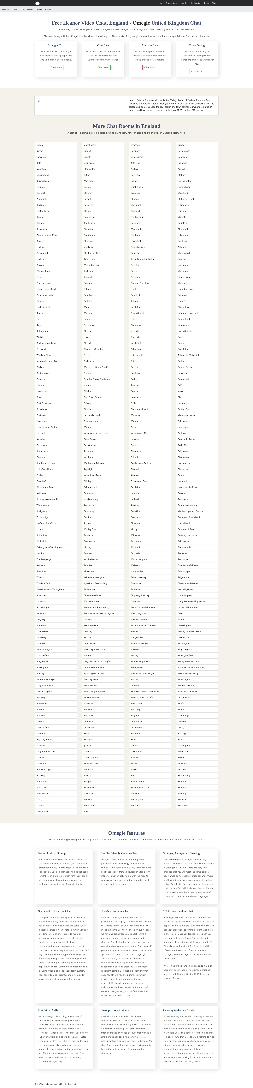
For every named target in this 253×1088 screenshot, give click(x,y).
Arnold (181, 169)
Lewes (87, 337)
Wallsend (135, 649)
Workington (184, 643)
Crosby (134, 367)
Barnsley (135, 517)
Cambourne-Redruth (141, 463)
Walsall (40, 577)
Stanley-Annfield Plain (189, 631)
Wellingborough (92, 265)
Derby (181, 727)
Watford (182, 799)
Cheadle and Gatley (188, 583)
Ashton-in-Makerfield (189, 355)
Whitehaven (42, 505)
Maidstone (183, 751)
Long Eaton (183, 301)
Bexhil (134, 427)
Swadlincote (42, 793)
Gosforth (88, 535)
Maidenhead (137, 751)
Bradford (88, 715)
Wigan (87, 307)
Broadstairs (42, 409)
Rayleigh (88, 469)
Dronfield (41, 643)
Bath (38, 163)
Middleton (89, 247)
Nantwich (135, 757)
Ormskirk (135, 511)
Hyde (180, 739)
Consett (135, 685)
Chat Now (56, 67)
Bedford (182, 703)
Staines (87, 211)
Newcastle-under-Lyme (96, 433)
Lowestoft (136, 241)
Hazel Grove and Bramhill (191, 667)
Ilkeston (40, 745)
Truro (39, 799)
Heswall (40, 433)
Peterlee (88, 565)
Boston (87, 187)
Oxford (87, 151)
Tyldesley (41, 637)
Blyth (180, 397)
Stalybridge (42, 787)
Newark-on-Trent (92, 475)
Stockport (89, 787)
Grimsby (88, 283)
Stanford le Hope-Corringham (99, 613)
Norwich (135, 763)
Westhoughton (138, 613)
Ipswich (88, 745)
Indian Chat (196, 3)
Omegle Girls (171, 3)
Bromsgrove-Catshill (47, 499)
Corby (39, 475)
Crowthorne (90, 445)
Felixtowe (183, 421)
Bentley (182, 475)
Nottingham (184, 187)
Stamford (88, 193)
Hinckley (40, 697)
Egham (87, 289)
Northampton (185, 181)
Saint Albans (137, 187)
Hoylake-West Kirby (188, 673)
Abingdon (89, 229)
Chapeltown (184, 307)
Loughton (41, 529)
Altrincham (183, 697)
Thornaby (136, 469)
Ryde (39, 325)
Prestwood (183, 559)
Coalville (135, 253)
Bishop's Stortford (140, 283)
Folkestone (183, 235)
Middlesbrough (91, 499)
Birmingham (137, 157)
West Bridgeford (44, 691)
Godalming (89, 589)
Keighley (40, 619)
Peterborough (43, 769)
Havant (87, 199)
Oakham (88, 619)
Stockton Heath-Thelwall (143, 625)
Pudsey (40, 673)
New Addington (44, 649)
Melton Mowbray (186, 685)
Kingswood (183, 325)
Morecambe (137, 571)
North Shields (185, 331)
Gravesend (42, 253)
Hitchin (40, 385)
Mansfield (41, 169)
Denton (40, 217)
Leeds (39, 145)
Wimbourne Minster (94, 463)
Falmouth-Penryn (45, 679)
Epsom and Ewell (139, 481)
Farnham (135, 733)
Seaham (40, 565)
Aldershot (183, 229)
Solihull (134, 457)
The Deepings (43, 559)
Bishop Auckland (139, 409)
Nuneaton (183, 265)
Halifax (134, 181)
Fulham (40, 301)
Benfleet (88, 553)
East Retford (42, 481)
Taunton (40, 187)
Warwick (88, 799)
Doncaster (89, 493)
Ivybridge (135, 331)
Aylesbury (41, 439)
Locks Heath (184, 523)
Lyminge (135, 439)
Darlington (41, 205)
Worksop (135, 415)
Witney (87, 655)
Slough (87, 781)
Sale (133, 775)
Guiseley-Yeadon (92, 697)
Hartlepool (136, 373)
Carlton (134, 379)
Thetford (135, 211)
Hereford (135, 223)
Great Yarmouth (44, 295)
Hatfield (135, 499)
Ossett (87, 355)
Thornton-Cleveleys (94, 349)
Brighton (135, 715)
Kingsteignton (185, 649)
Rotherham (42, 451)
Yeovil (181, 391)
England (39, 9)
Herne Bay (89, 205)
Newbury (41, 763)
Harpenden (42, 391)
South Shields (138, 313)
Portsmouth (184, 151)
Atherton (88, 703)
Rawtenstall (90, 505)
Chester (182, 721)
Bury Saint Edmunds (94, 397)
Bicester (135, 265)
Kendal (134, 745)
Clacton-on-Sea (92, 253)
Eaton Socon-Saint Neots (144, 607)
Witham (87, 427)
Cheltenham (137, 721)
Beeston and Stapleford (143, 697)
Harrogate (136, 397)
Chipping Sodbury (140, 595)
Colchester (136, 727)
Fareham (135, 235)
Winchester (89, 805)
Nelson (181, 757)
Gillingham (183, 205)
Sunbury (182, 787)
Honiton (135, 493)
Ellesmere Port (185, 547)
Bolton (181, 709)
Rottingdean (42, 331)
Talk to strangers (173, 859)
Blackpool (136, 205)
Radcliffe (182, 445)
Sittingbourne (138, 247)
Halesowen (183, 427)
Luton (39, 319)
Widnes (40, 805)
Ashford (182, 247)
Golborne (135, 589)
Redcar (87, 775)
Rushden (88, 451)
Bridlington (42, 667)
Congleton (183, 349)
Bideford (40, 709)
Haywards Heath (92, 415)
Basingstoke (42, 373)
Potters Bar (183, 409)
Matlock (40, 757)
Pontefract (41, 625)
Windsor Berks (44, 583)
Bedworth (89, 361)
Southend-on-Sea (45, 463)
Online (14, 9)
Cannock (135, 391)
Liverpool (135, 145)
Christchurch (90, 727)
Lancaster (41, 157)
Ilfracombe (41, 421)
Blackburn (89, 709)
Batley (181, 361)
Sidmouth (136, 547)
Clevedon (183, 469)
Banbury (182, 259)
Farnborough (137, 217)
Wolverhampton (139, 559)
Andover (135, 169)
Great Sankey (91, 439)
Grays (134, 271)
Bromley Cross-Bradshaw (97, 379)
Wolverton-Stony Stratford (97, 367)
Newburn (41, 613)
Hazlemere (183, 403)
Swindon (135, 193)
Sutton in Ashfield (140, 643)
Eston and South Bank (189, 517)
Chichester (183, 457)
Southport (183, 781)
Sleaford (88, 391)
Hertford (40, 553)
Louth (133, 289)
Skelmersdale (91, 625)
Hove (133, 739)
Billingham (136, 349)
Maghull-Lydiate (44, 685)
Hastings (182, 733)
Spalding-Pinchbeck (94, 673)
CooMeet (106, 917)
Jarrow (87, 637)
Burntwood (136, 583)
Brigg (180, 337)
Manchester (90, 145)
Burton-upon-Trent (46, 343)
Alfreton (135, 475)
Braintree (182, 223)
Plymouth (88, 769)
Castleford (136, 487)
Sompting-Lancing (187, 505)
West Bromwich (139, 619)
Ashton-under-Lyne (94, 577)
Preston (182, 769)
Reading (40, 775)
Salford (181, 385)
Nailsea (134, 679)
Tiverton (135, 793)
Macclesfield (42, 655)
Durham (40, 733)
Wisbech (182, 805)
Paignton (182, 295)
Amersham (42, 703)
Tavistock (88, 793)
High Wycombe (44, 739)
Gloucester (89, 169)
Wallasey (135, 565)
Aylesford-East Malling (95, 583)
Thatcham (136, 451)
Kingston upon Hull (188, 313)
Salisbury (182, 163)
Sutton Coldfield (186, 529)
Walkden (40, 337)
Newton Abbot (91, 763)
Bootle (181, 343)
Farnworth (41, 349)
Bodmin (182, 433)
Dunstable (136, 295)
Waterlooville (184, 253)
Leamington (184, 745)
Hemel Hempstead (46, 289)
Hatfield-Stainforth (46, 523)
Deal (180, 613)
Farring (134, 655)
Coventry (135, 175)
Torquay (182, 793)
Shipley (87, 481)
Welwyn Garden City (188, 661)
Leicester (182, 211)
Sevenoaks (89, 325)
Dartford (88, 517)
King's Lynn (89, 259)
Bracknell (41, 715)
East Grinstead (44, 403)
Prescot (135, 445)
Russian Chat (210, 3)
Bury (38, 397)
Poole (134, 769)
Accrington (89, 235)
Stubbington (184, 679)
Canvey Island (43, 283)
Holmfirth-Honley (45, 469)
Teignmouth (184, 577)
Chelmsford (42, 175)
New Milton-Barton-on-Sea (145, 691)
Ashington (41, 493)
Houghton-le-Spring (47, 427)
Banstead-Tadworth (188, 691)
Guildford (88, 301)
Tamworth (183, 553)
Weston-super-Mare (46, 235)
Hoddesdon (184, 463)
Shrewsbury (42, 181)
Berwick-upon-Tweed (95, 691)
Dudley (40, 367)
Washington (137, 799)
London (87, 751)
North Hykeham (186, 589)
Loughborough (185, 289)
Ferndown (41, 445)
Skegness (136, 325)
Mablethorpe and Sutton (190, 511)
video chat (93, 36)
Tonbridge (136, 337)
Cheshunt (89, 241)
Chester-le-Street (93, 595)
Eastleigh (41, 415)
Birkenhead (42, 535)
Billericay (41, 595)
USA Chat (184, 3)
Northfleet (136, 307)
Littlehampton (185, 595)
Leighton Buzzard (45, 751)
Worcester (89, 181)
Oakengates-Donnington (49, 547)
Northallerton (91, 559)
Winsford (135, 805)
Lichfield (88, 319)
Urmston (40, 601)
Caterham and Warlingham (50, 589)
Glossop (88, 331)
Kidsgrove (89, 571)
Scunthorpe (184, 571)
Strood (87, 343)
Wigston (135, 421)
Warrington (183, 271)
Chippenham (43, 271)
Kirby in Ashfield (45, 487)
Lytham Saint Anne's (188, 607)
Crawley (88, 631)
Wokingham (42, 811)
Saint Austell (90, 487)
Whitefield (41, 199)
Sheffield (41, 781)
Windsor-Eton (43, 355)
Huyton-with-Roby (187, 487)
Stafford (182, 175)
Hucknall (182, 481)
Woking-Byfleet (186, 655)
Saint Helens (137, 667)
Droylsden (136, 553)
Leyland (40, 259)
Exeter (87, 733)
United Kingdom (26, 9)
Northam (88, 457)
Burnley (40, 241)
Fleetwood (41, 457)
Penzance (183, 763)
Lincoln (87, 157)
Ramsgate (183, 499)
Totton (134, 361)
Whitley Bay (90, 529)
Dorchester (42, 631)
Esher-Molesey (138, 577)
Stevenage (42, 229)
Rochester (183, 157)
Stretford (88, 409)
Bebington (89, 403)
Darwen (40, 265)
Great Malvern (91, 685)
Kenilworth (89, 223)
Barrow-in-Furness (188, 439)
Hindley (88, 547)
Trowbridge (42, 517)
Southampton (138, 781)
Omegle (5, 9)
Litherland (136, 601)
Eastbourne (89, 541)
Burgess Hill (42, 661)
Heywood (183, 373)
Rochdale (88, 277)
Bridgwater (42, 511)
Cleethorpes (184, 637)
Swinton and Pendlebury (96, 607)
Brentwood (89, 163)
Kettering (135, 163)
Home (160, 3)
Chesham (135, 523)
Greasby (40, 379)
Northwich (136, 343)
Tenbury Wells (91, 679)
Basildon (182, 241)
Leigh (133, 319)
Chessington (184, 625)
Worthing (88, 313)
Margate (182, 217)
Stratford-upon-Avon (141, 661)
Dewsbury (89, 511)
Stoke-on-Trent (186, 199)
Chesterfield (42, 727)
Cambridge (183, 715)
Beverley (135, 277)
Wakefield (183, 193)
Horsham (88, 739)
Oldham (40, 223)
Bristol (181, 145)
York (86, 811)
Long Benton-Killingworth (191, 601)
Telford (87, 175)
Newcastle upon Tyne (47, 361)
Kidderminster (185, 277)
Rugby (39, 313)
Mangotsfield (137, 637)
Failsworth (183, 541)
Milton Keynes (91, 757)
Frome (181, 619)
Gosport (40, 193)
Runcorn (135, 385)
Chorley (135, 199)
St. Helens (136, 541)
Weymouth (136, 229)
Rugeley (135, 505)
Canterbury (89, 217)
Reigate (135, 301)
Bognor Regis (185, 367)
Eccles (134, 403)
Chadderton (90, 643)
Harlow (40, 247)
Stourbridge (42, 607)
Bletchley (135, 709)
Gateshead (183, 379)
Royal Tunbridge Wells (142, 259)
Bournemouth (91, 421)
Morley (87, 385)
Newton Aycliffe (139, 433)
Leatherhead (42, 211)
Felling (39, 277)
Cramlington (90, 295)
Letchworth (136, 355)
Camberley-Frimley (188, 565)
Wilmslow (136, 535)
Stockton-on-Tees (140, 787)
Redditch (88, 271)
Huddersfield (43, 307)
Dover (39, 151)
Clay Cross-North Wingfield (98, 661)
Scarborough (184, 775)
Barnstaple (136, 703)
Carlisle (40, 721)
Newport (135, 151)
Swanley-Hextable (187, 535)
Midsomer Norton (187, 415)
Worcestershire (92, 601)
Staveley (182, 493)
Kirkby (134, 529)
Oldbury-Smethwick (94, 667)
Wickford (182, 283)
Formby (87, 373)
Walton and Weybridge (142, 673)
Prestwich (136, 631)
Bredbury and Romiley (95, 649)
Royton (87, 523)
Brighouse (183, 451)
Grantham (41, 571)
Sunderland (184, 319)
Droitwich (41, 541)
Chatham (88, 721)
